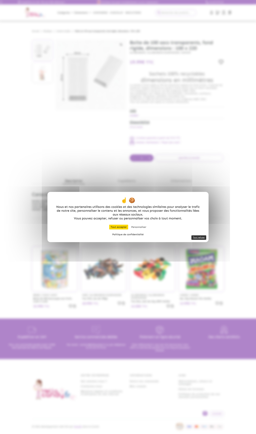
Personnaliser (138, 227)
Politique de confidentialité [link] (128, 234)
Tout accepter (119, 227)
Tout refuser (199, 237)
